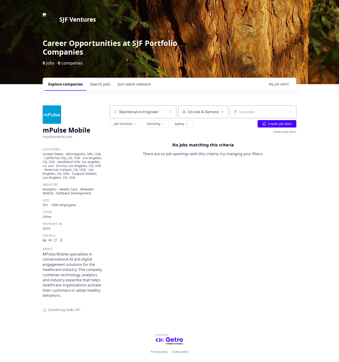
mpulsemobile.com (57, 137)
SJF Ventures (77, 19)
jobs (100, 84)
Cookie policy (180, 352)
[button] (125, 124)
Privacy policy (159, 352)
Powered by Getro (284, 132)
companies (65, 84)
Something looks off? (64, 310)
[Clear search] (170, 112)
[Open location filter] (290, 112)
